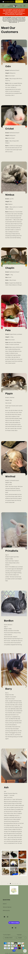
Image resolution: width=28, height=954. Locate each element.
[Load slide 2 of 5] (12, 883)
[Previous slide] (7, 883)
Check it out (19, 1)
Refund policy (6, 910)
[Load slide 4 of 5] (16, 883)
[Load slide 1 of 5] (10, 883)
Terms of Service (7, 907)
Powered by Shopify (18, 953)
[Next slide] (20, 883)
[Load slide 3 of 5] (14, 883)
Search (5, 903)
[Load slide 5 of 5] (18, 883)
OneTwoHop (11, 953)
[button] (3, 6)
